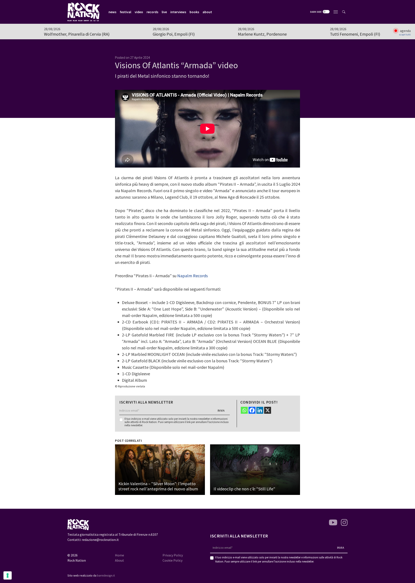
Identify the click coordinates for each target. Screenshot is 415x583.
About (119, 560)
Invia (221, 410)
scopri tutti (405, 34)
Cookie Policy (172, 560)
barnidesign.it (106, 575)
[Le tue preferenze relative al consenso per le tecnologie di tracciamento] (7, 575)
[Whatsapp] (244, 410)
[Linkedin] (259, 410)
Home (119, 555)
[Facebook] (252, 410)
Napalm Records (192, 275)
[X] (267, 410)
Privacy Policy (173, 555)
